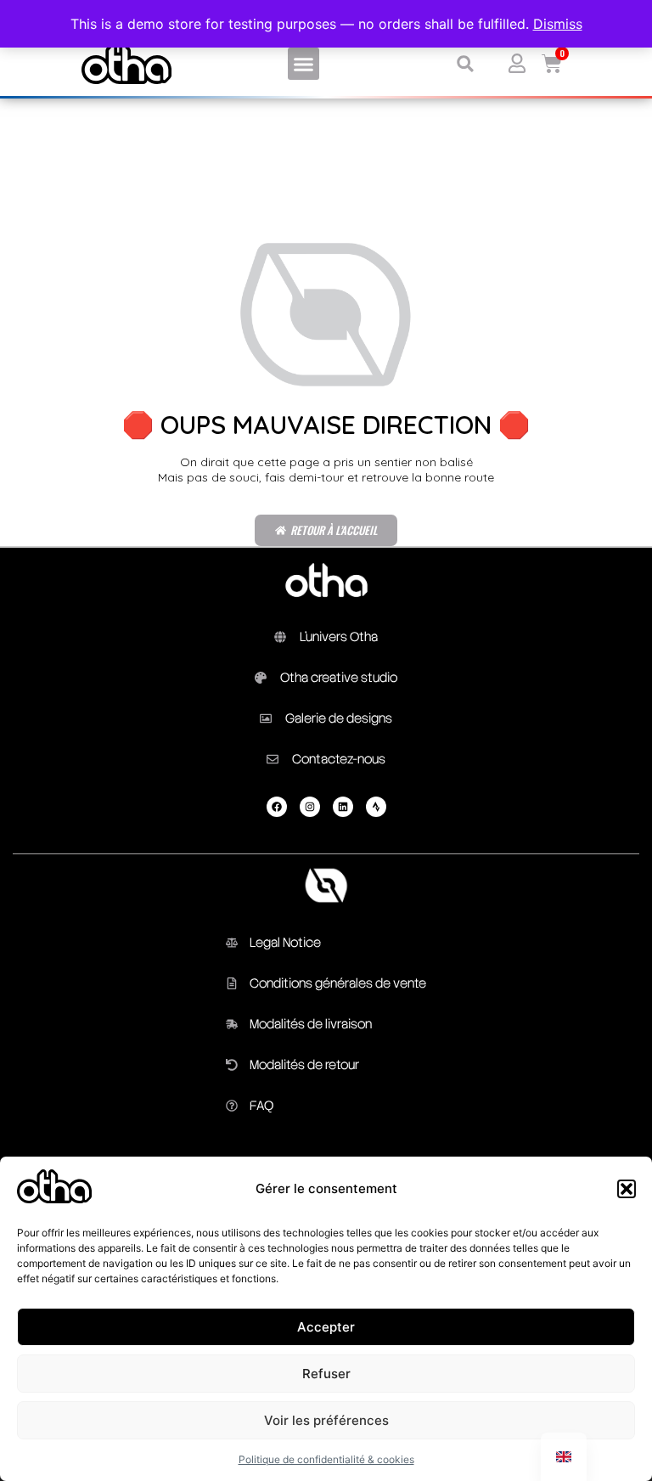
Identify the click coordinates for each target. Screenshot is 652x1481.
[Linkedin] (343, 807)
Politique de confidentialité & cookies (326, 1459)
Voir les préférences (326, 1420)
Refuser (326, 1374)
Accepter (326, 1327)
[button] (626, 1188)
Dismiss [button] (557, 23)
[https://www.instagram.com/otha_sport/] (310, 807)
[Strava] (376, 807)
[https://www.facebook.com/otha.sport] (277, 807)
